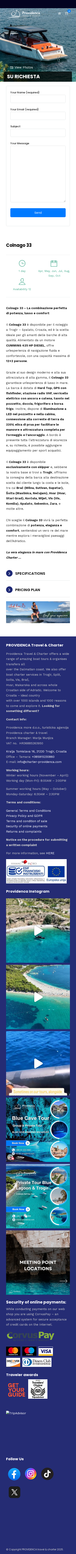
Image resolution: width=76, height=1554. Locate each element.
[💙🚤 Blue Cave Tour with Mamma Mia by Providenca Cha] (38, 1130)
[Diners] (37, 1366)
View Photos (24, 67)
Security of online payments (26, 826)
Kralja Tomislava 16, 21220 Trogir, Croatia (36, 751)
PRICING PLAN (27, 589)
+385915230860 (43, 757)
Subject (15, 126)
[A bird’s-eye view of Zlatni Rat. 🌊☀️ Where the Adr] (38, 997)
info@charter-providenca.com (39, 762)
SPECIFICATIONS (30, 573)
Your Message (19, 143)
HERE (50, 853)
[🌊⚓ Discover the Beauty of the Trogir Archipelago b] (38, 1196)
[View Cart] (67, 13)
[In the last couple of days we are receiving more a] (38, 1262)
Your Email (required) (24, 109)
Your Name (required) (25, 92)
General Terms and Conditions (28, 811)
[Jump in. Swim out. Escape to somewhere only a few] (38, 930)
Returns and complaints (24, 831)
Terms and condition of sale (26, 821)
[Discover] (13, 1366)
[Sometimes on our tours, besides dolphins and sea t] (38, 1063)
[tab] (38, 573)
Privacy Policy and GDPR (24, 816)
